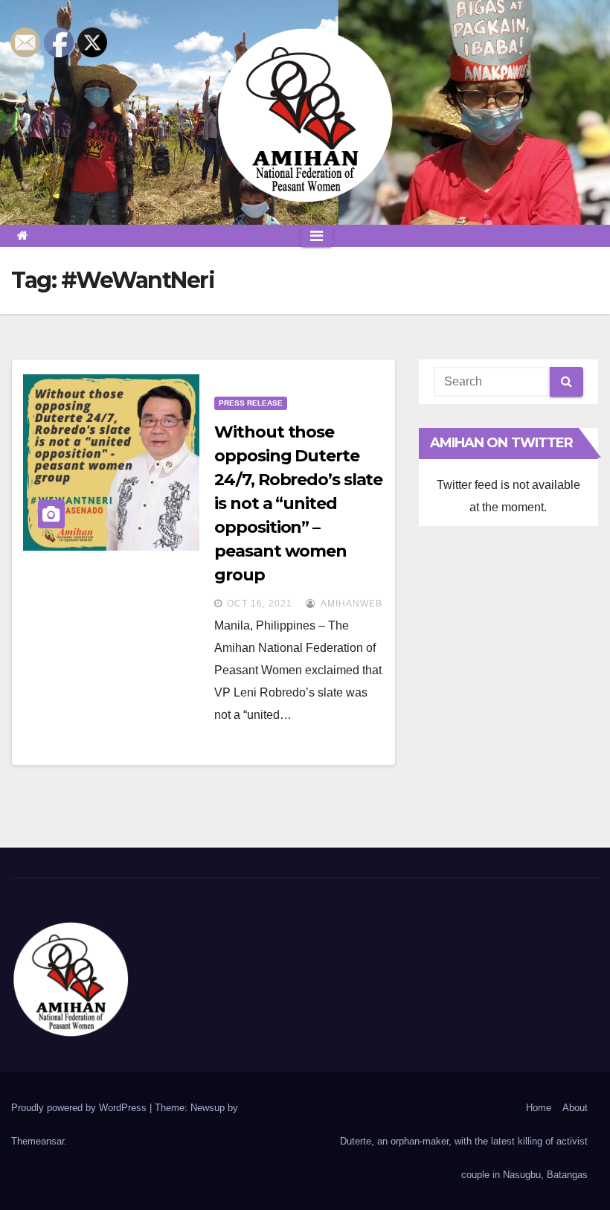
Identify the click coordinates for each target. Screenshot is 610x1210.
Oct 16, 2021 (259, 603)
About (575, 1107)
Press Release (251, 403)
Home (538, 1107)
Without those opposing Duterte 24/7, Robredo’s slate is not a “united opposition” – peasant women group (298, 503)
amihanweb (350, 603)
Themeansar (37, 1141)
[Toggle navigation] (317, 236)
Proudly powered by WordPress (80, 1107)
